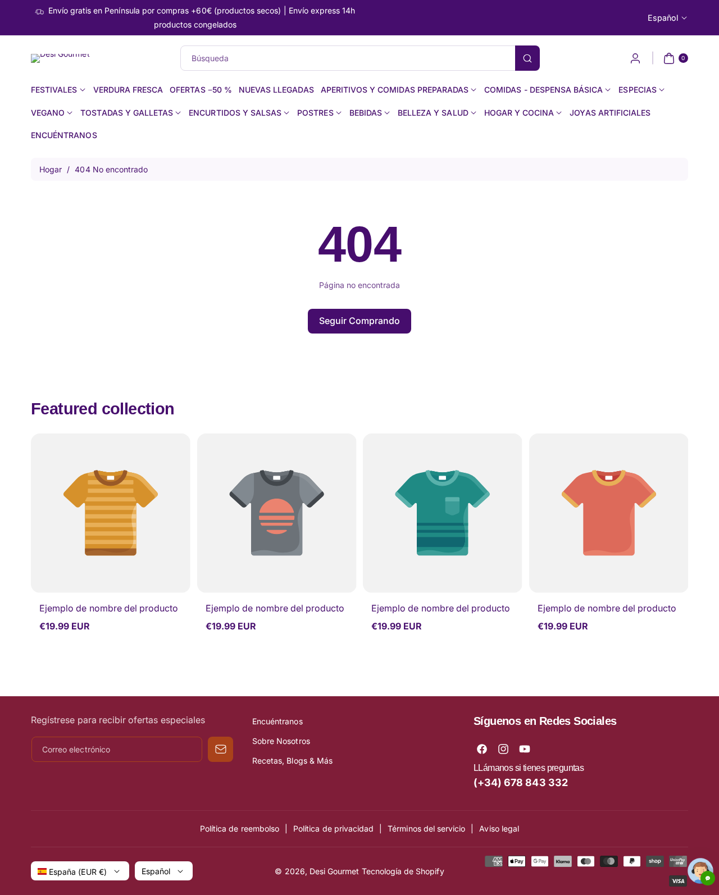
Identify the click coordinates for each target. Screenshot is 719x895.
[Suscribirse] (220, 749)
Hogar (50, 169)
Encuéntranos (277, 721)
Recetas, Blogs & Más (292, 760)
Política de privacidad (333, 828)
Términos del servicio (426, 828)
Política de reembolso (239, 828)
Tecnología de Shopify (403, 871)
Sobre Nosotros (281, 741)
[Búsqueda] (527, 58)
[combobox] (359, 58)
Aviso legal (499, 828)
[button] (674, 58)
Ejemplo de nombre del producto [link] (109, 608)
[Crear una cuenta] (635, 58)
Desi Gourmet (335, 871)
